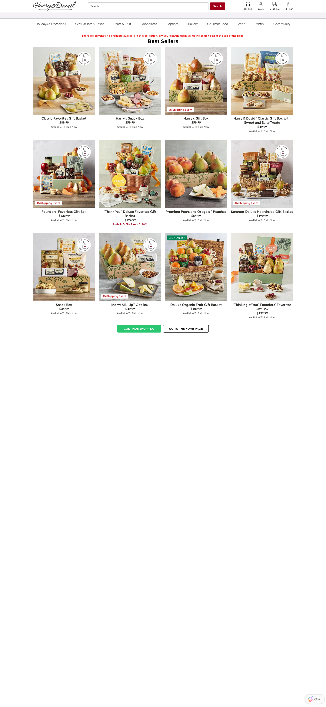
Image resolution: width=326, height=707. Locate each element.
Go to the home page (186, 328)
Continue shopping (139, 328)
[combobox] (148, 6)
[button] (50, 24)
